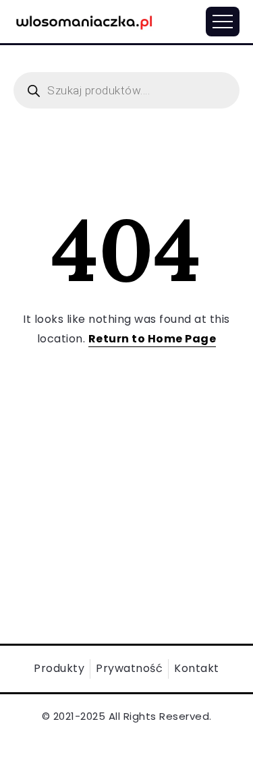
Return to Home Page (152, 338)
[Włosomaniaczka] (84, 20)
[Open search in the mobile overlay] (126, 90)
